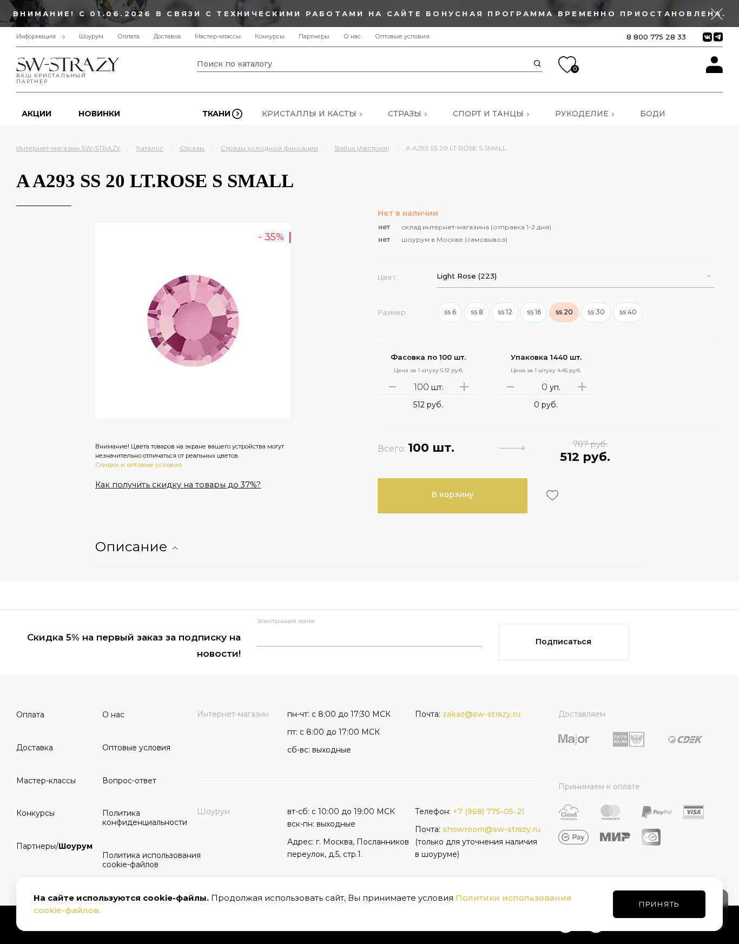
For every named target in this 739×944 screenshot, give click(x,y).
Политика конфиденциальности (141, 817)
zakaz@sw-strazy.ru (481, 714)
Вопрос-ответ (129, 780)
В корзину (452, 494)
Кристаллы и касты (309, 113)
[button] (576, 276)
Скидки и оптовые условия (138, 464)
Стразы (404, 113)
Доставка (167, 36)
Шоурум (91, 36)
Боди (652, 113)
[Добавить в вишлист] (551, 495)
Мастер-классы (218, 36)
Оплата (128, 36)
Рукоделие (582, 113)
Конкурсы (270, 36)
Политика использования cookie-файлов (141, 859)
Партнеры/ (54, 846)
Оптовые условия (402, 36)
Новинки (99, 113)
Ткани (216, 113)
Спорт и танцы (488, 113)
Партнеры (314, 36)
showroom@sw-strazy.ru (491, 829)
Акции (36, 113)
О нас (352, 36)
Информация (36, 36)
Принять (659, 904)
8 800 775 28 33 (656, 36)
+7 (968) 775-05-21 (489, 811)
